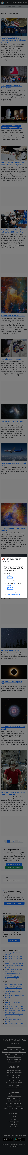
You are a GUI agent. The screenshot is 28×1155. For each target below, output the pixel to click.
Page (15, 583)
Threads (9, 589)
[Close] (25, 560)
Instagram (10, 587)
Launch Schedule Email (14, 594)
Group (9, 585)
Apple (9, 576)
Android (9, 578)
